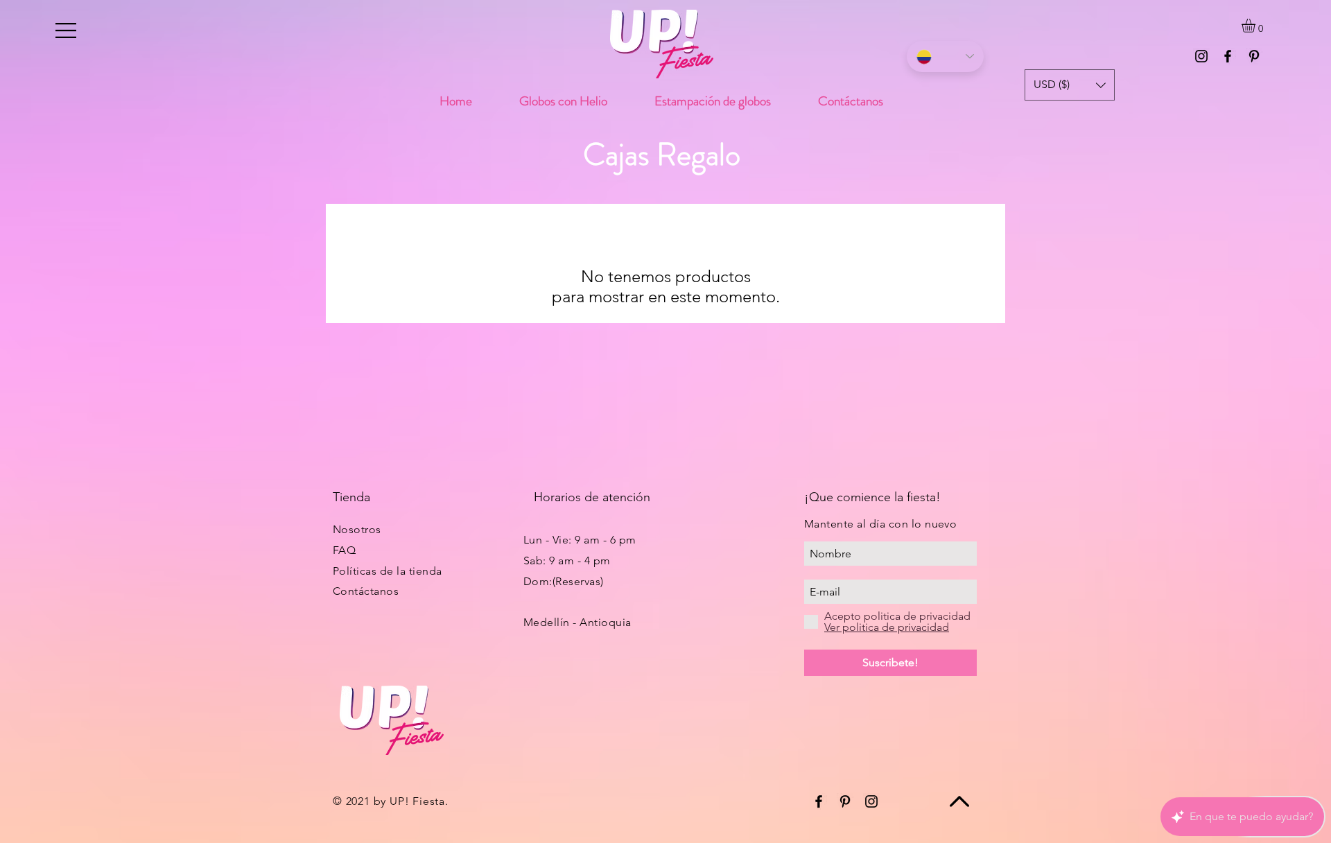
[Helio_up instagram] (1201, 56)
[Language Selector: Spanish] (945, 56)
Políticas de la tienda (387, 570)
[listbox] (1070, 85)
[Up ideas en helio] (1227, 56)
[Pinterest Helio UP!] (1254, 56)
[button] (65, 30)
